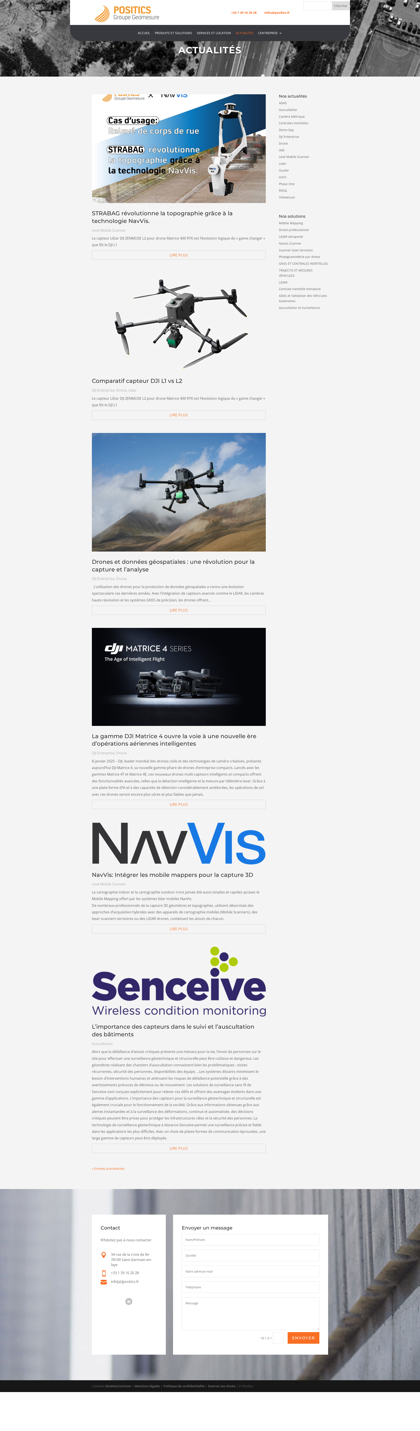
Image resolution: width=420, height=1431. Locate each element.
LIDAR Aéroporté (291, 237)
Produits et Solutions (173, 33)
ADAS (283, 103)
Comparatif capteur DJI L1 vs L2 (137, 380)
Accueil (144, 33)
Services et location (214, 33)
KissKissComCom (118, 1386)
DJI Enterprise (103, 390)
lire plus (179, 255)
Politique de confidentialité (184, 1386)
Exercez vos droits (221, 1386)
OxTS (282, 177)
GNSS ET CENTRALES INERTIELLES (303, 263)
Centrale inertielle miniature (300, 289)
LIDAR (283, 282)
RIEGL (283, 190)
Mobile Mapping (291, 223)
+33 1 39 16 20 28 (244, 13)
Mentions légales (147, 1386)
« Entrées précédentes (108, 1169)
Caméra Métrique (292, 116)
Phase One (287, 184)
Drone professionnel (294, 230)
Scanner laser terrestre (296, 250)
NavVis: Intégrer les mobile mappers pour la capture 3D (172, 874)
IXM (281, 150)
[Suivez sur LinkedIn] (128, 1301)
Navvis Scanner (290, 243)
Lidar (132, 390)
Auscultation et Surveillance (299, 308)
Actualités (244, 33)
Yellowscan (287, 197)
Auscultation (102, 1043)
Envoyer (303, 1338)
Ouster (284, 170)
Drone (121, 390)
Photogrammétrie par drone (299, 257)
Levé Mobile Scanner (109, 230)
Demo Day (286, 130)
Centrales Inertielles (293, 123)
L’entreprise (268, 33)
